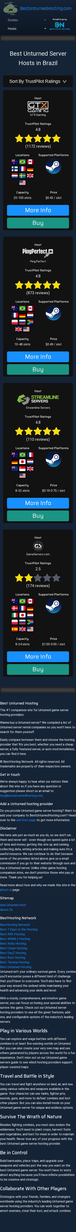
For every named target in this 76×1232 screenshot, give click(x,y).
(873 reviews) (38, 284)
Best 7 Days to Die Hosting (18, 929)
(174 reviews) (38, 577)
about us (6, 890)
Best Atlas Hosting (13, 943)
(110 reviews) (38, 431)
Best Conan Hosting (13, 948)
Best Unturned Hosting (15, 967)
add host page (26, 820)
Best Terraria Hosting (14, 962)
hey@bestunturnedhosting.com (21, 795)
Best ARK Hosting (12, 934)
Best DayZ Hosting (13, 953)
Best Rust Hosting (12, 957)
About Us (6, 910)
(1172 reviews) (38, 138)
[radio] (19, 138)
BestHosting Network (15, 925)
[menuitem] (26, 20)
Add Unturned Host (13, 905)
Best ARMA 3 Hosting (15, 939)
